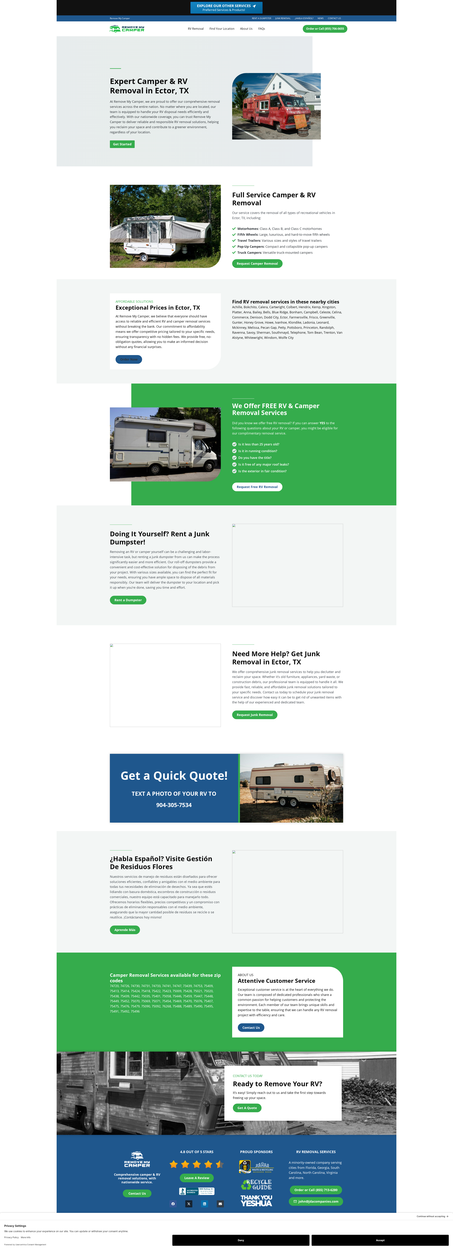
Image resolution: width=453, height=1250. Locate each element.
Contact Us (334, 18)
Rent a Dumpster (262, 19)
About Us (246, 29)
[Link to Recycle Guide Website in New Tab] (256, 1184)
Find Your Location (222, 29)
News (321, 18)
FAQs (261, 29)
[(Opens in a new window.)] (196, 1191)
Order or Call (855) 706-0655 (325, 29)
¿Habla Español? (305, 19)
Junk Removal (284, 19)
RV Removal (196, 29)
